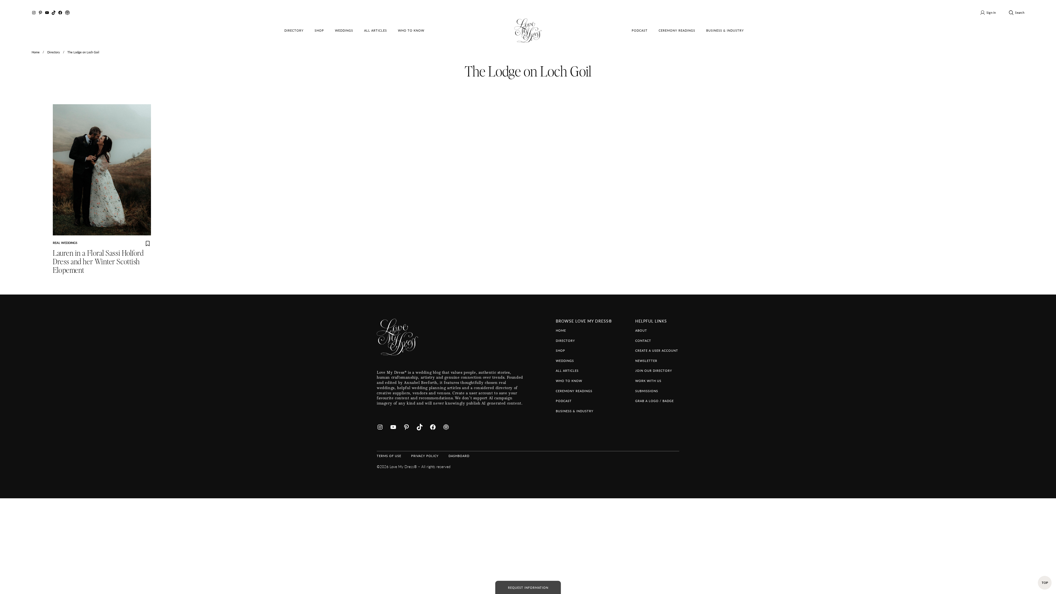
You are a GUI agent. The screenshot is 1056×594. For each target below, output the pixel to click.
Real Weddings (65, 242)
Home (36, 52)
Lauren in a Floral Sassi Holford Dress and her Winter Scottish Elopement (98, 262)
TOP (1045, 582)
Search (1019, 12)
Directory (53, 52)
